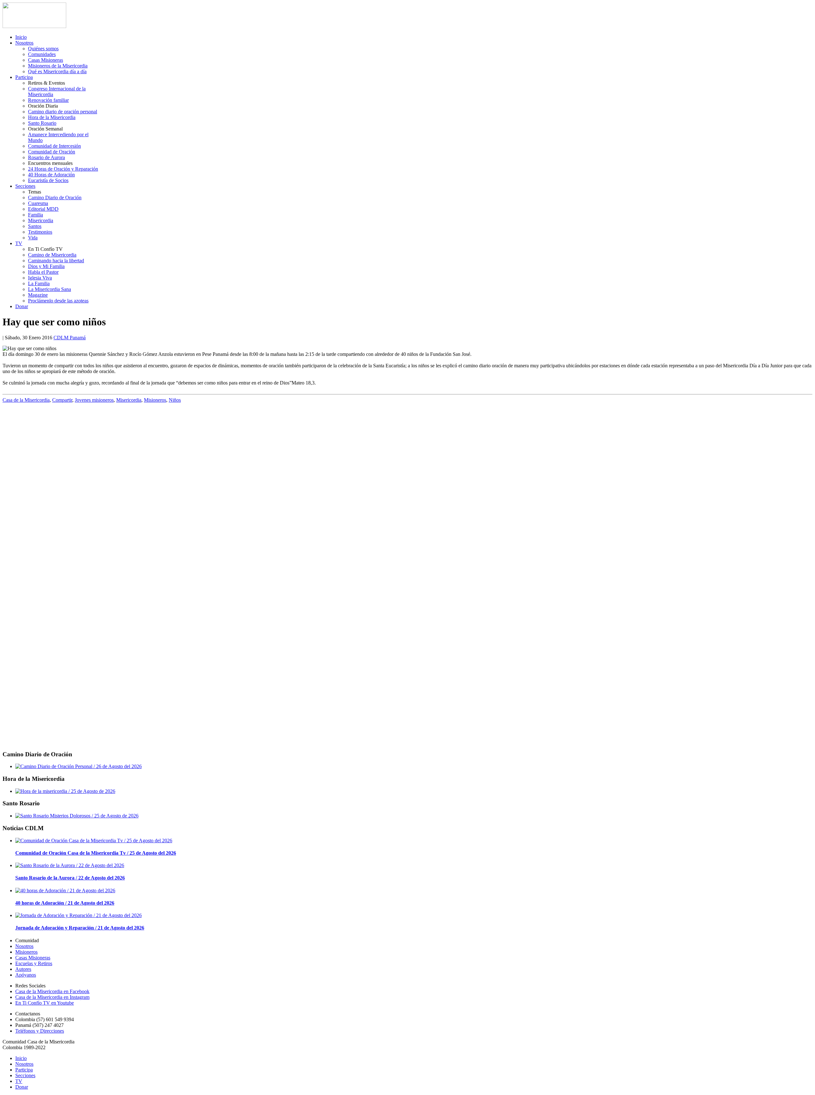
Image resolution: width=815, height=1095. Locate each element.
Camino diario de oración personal (62, 111)
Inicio (21, 37)
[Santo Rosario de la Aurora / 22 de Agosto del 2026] (69, 865)
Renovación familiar (48, 100)
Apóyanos (25, 975)
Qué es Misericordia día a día (57, 71)
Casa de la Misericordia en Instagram (52, 997)
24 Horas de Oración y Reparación (63, 169)
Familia (35, 214)
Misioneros (155, 400)
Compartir (62, 400)
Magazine (38, 295)
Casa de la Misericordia (26, 400)
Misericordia (40, 220)
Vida (33, 237)
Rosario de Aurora (46, 157)
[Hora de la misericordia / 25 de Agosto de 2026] (65, 791)
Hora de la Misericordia (51, 117)
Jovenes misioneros (94, 400)
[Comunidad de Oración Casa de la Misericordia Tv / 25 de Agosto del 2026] (93, 840)
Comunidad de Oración (51, 151)
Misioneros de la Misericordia (58, 65)
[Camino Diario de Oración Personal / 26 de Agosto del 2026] (78, 766)
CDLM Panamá (69, 337)
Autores (23, 969)
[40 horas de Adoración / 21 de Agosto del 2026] (65, 890)
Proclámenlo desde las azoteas (58, 300)
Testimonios (40, 232)
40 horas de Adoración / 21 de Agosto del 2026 (64, 903)
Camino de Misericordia (52, 255)
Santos (34, 226)
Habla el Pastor (43, 272)
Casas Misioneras (45, 60)
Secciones (25, 186)
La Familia (39, 283)
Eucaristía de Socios (48, 180)
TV (18, 243)
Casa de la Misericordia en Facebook (52, 991)
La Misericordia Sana (49, 289)
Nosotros (24, 43)
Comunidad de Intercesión (54, 146)
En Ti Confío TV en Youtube (44, 1003)
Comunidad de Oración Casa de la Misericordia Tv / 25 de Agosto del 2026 (95, 853)
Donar (21, 306)
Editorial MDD (43, 209)
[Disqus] (407, 488)
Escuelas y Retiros (33, 963)
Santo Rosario (42, 123)
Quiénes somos (43, 48)
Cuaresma (38, 203)
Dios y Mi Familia (46, 266)
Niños (175, 400)
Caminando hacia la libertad (56, 260)
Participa (24, 77)
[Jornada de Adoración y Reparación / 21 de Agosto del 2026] (78, 915)
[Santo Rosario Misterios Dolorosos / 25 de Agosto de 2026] (76, 815)
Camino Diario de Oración (55, 197)
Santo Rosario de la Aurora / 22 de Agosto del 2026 (70, 877)
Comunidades (42, 54)
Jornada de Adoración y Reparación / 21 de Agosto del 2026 (79, 927)
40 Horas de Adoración (51, 174)
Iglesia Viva (40, 277)
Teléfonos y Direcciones (39, 1031)
